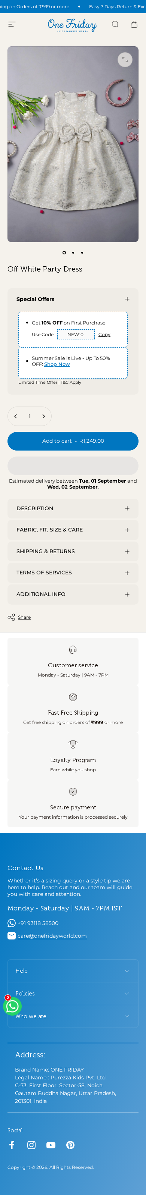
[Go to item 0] (64, 252)
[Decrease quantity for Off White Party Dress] (16, 416)
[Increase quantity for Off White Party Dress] (43, 416)
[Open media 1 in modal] (125, 59)
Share (24, 617)
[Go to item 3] (81, 252)
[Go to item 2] (73, 252)
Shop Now (57, 364)
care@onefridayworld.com (52, 935)
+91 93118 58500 (38, 923)
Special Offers (35, 299)
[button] (73, 466)
